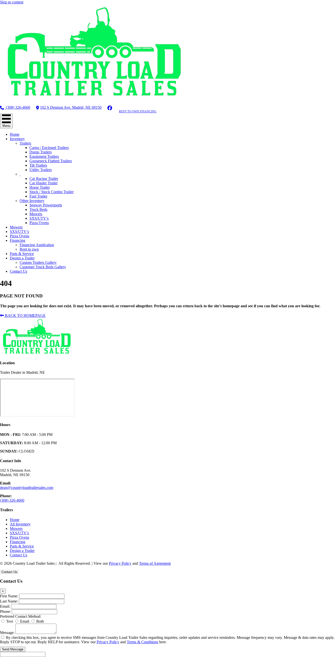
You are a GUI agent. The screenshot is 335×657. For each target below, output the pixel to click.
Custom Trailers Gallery (38, 262)
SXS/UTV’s (39, 218)
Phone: (5, 611)
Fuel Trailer (38, 196)
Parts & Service (22, 254)
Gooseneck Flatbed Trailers (50, 161)
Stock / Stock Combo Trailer (51, 192)
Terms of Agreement (155, 563)
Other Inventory (32, 201)
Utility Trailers (40, 170)
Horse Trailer (39, 187)
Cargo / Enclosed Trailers (49, 148)
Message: (7, 632)
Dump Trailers (40, 152)
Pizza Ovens (39, 223)
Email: (5, 606)
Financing (17, 240)
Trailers (25, 143)
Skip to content (11, 2)
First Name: (9, 596)
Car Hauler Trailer (43, 183)
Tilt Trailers (38, 165)
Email (24, 621)
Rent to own (29, 249)
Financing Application (37, 245)
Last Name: (9, 601)
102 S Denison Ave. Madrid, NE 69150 (71, 107)
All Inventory (20, 524)
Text (9, 621)
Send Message (12, 649)
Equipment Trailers (44, 156)
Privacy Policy (120, 563)
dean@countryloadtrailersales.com (26, 487)
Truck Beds (38, 209)
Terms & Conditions (142, 642)
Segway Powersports (45, 205)
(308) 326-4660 (17, 107)
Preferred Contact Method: (20, 616)
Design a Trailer (22, 258)
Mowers (35, 214)
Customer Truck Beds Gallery (43, 267)
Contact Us (18, 271)
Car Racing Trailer (43, 178)
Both (39, 621)
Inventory (17, 139)
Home (14, 134)
